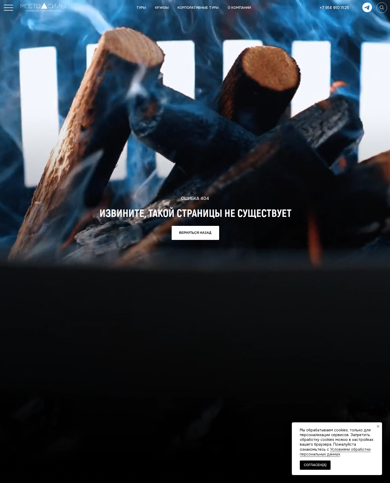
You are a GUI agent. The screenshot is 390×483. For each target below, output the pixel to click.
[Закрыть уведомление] (378, 426)
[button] (8, 8)
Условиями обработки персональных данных (335, 452)
